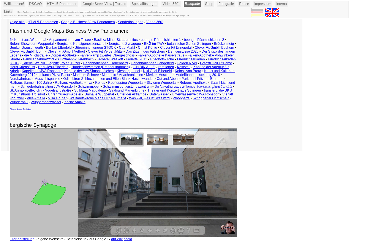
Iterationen (166, 67)
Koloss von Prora (188, 71)
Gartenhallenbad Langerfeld (152, 63)
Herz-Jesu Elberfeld (53, 67)
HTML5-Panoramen (62, 4)
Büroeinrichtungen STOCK (95, 47)
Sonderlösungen (130, 22)
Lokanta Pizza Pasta (54, 75)
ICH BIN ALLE (144, 67)
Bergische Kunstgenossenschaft (81, 43)
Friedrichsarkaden (191, 59)
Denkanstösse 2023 (183, 51)
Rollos (100, 82)
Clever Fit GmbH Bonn (27, 51)
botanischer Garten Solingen (189, 43)
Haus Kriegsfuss (22, 67)
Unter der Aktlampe (131, 94)
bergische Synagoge (125, 43)
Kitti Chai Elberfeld (157, 71)
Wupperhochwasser (46, 102)
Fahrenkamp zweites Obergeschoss (107, 55)
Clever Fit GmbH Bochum (214, 47)
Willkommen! (14, 4)
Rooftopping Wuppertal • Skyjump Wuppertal (142, 82)
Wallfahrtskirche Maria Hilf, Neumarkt (98, 98)
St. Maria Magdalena (90, 90)
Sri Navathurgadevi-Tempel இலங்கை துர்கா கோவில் (193, 86)
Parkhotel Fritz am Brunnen (202, 79)
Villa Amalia (36, 98)
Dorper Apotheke (64, 55)
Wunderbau (19, 102)
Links (8, 11)
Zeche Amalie (74, 102)
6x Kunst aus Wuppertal (28, 40)
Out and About (168, 79)
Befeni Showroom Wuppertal (32, 43)
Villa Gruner (57, 98)
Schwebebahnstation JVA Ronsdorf (48, 86)
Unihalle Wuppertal (99, 94)
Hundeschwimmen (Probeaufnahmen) (100, 67)
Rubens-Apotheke (193, 82)
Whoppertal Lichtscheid (211, 98)
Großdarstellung (22, 239)
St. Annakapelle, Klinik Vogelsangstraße (40, 90)
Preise (244, 4)
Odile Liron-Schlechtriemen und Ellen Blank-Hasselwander (108, 79)
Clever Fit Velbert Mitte (105, 51)
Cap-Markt (127, 47)
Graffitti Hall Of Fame (216, 63)
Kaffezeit (183, 67)
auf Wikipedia (121, 239)
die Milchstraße (36, 55)
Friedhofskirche (162, 59)
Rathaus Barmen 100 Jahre (31, 82)
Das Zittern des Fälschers (145, 51)
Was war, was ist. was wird (149, 98)
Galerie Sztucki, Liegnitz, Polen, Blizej (51, 63)
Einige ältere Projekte (20, 109)
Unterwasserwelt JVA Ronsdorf (195, 94)
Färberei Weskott (110, 59)
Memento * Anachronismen (122, 75)
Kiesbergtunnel (128, 71)
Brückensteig (224, 43)
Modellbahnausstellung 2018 (197, 75)
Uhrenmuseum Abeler (64, 94)
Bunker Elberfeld (59, 47)
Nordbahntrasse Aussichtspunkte (35, 79)
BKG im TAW (154, 43)
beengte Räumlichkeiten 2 (204, 40)
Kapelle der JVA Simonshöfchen (89, 71)
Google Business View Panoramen (88, 22)
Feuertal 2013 (136, 59)
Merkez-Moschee (159, 75)
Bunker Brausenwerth (26, 47)
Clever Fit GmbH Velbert (66, 51)
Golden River (187, 63)
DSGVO (35, 4)
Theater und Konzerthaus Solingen (174, 90)
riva (89, 82)
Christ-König (147, 47)
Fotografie (226, 4)
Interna (281, 4)
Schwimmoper (89, 86)
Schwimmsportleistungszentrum (127, 86)
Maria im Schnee (86, 75)
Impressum (262, 4)
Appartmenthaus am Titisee (70, 40)
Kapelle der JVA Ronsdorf (41, 71)
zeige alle (17, 22)
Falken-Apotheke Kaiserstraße (161, 55)
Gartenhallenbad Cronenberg (105, 63)
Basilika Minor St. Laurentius (116, 40)
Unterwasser (159, 94)
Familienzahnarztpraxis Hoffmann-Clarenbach (58, 59)
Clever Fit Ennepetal (176, 47)
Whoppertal (181, 98)
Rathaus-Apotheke (69, 82)
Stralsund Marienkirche (126, 90)
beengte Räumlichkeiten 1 (161, 40)
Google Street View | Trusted (104, 4)
